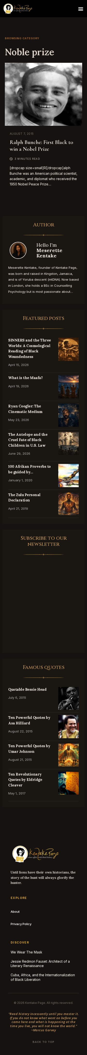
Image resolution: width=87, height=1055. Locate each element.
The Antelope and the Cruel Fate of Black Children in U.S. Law (27, 440)
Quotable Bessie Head (27, 689)
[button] (81, 9)
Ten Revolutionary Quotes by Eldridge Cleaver (25, 779)
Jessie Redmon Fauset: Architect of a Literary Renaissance (40, 963)
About (15, 911)
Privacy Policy (21, 924)
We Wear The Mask (26, 952)
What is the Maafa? (25, 377)
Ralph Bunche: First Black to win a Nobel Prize (41, 145)
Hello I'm (49, 250)
